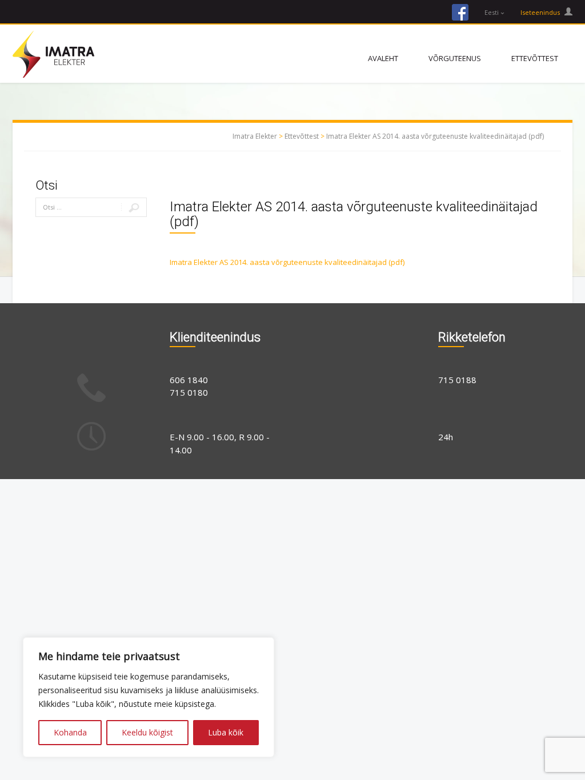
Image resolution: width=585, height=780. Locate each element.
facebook (460, 12)
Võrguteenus (454, 58)
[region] (148, 697)
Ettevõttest (534, 58)
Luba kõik (225, 732)
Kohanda (70, 732)
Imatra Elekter (255, 136)
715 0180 (189, 392)
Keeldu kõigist (147, 732)
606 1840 (189, 379)
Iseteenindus (541, 12)
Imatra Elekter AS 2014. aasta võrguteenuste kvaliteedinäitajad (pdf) (435, 136)
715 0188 (457, 379)
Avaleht (383, 58)
